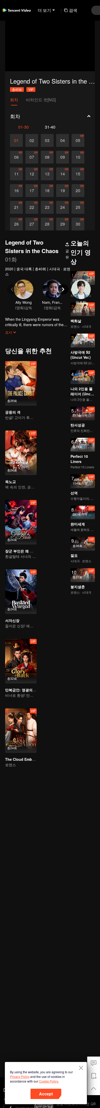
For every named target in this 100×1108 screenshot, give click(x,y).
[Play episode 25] (78, 207)
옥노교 (10, 481)
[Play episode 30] (78, 224)
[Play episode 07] (31, 157)
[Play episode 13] (47, 173)
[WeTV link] (17, 10)
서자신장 (12, 620)
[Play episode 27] (31, 224)
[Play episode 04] (62, 140)
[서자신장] (21, 591)
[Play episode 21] (16, 207)
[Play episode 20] (78, 190)
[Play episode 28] (47, 224)
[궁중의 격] (21, 383)
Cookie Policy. (49, 1081)
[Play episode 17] (31, 190)
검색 (73, 10)
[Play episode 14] (62, 173)
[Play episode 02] (31, 140)
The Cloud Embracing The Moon (33, 759)
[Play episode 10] (78, 157)
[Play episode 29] (62, 224)
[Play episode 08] (47, 157)
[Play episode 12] (31, 173)
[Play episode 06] (16, 157)
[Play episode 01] (16, 140)
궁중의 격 (13, 412)
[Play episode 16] (16, 190)
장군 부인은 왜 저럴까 (23, 550)
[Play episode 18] (47, 190)
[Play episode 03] (47, 140)
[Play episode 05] (78, 140)
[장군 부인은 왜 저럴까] (21, 522)
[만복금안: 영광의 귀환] (21, 661)
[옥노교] (21, 453)
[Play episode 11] (16, 173)
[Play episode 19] (62, 190)
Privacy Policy (19, 1076)
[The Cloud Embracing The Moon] (21, 730)
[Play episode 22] (31, 207)
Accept (46, 1094)
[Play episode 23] (47, 207)
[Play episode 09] (62, 157)
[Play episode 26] (16, 224)
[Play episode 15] (78, 173)
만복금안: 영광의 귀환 (23, 689)
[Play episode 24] (62, 207)
